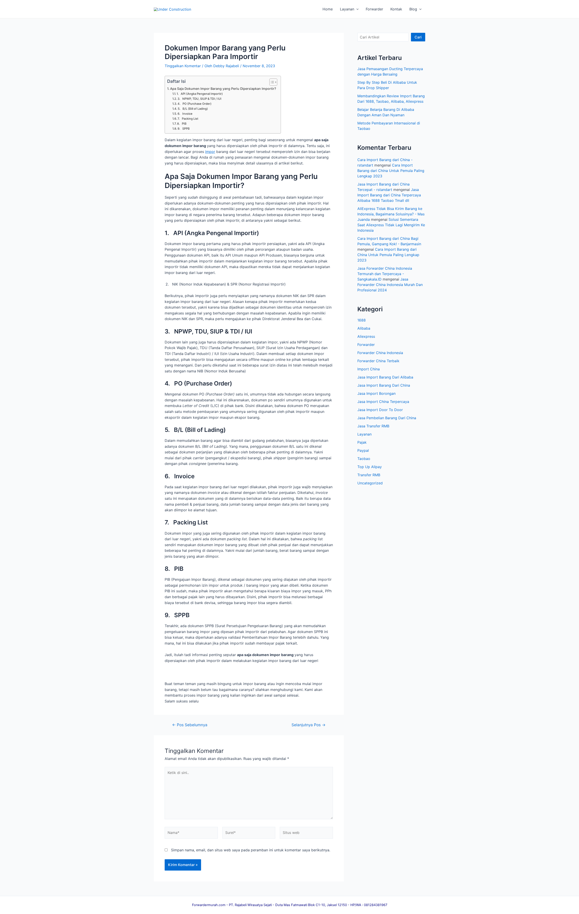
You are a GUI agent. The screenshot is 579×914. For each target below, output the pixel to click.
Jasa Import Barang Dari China (383, 385)
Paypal (363, 450)
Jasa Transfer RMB (373, 426)
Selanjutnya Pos (308, 725)
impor (210, 151)
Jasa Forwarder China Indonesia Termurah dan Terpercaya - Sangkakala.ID (384, 273)
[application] (356, 9)
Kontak (396, 9)
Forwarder (374, 9)
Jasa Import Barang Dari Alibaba (385, 377)
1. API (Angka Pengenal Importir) (200, 93)
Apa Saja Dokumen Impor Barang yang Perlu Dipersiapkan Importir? (223, 88)
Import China (368, 369)
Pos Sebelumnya (189, 725)
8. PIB (182, 123)
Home (328, 9)
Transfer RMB (368, 475)
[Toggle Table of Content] (271, 82)
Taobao (363, 458)
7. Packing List (188, 118)
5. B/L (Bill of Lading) (193, 108)
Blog (413, 9)
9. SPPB (184, 128)
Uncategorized (370, 483)
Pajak (362, 442)
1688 (361, 320)
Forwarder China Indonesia (380, 352)
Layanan (347, 9)
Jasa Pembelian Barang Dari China (386, 418)
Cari (418, 37)
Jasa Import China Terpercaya (383, 401)
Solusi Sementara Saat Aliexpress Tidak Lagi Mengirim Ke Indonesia (391, 225)
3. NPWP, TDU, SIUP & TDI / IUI (199, 98)
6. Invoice (185, 113)
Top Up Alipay (369, 466)
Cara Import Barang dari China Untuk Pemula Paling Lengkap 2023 (390, 170)
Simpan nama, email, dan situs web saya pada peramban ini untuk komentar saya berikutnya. (250, 850)
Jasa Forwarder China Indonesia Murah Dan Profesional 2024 (390, 284)
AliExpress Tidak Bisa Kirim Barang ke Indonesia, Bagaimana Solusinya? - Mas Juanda (391, 214)
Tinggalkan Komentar (183, 66)
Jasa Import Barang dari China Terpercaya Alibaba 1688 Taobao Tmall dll (389, 195)
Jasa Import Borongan (376, 393)
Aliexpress (366, 336)
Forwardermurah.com (208, 905)
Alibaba (363, 328)
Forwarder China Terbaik (378, 361)
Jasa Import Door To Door (380, 409)
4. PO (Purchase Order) (194, 103)
